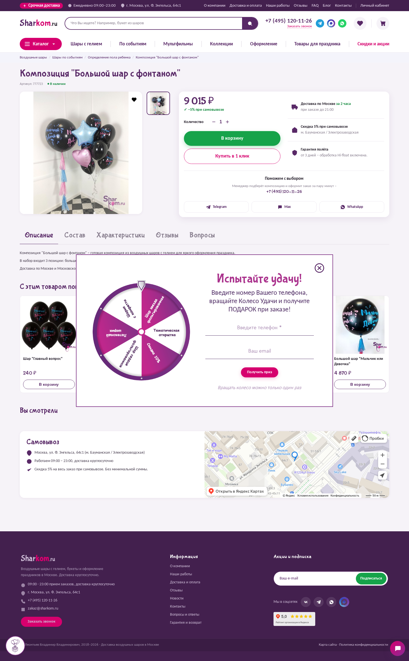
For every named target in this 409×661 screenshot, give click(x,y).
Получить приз (259, 372)
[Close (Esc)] (319, 268)
